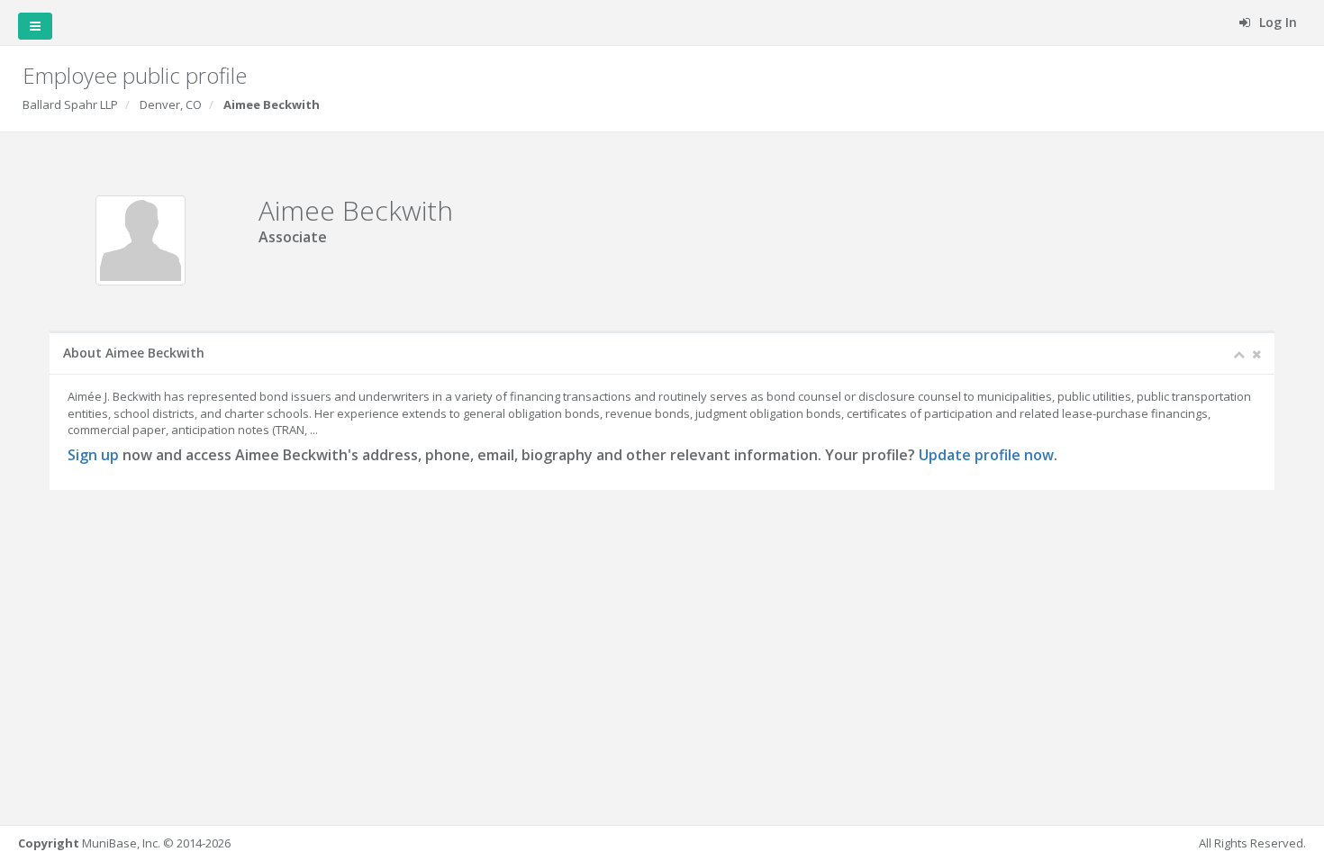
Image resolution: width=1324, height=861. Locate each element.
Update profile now (986, 455)
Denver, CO (171, 104)
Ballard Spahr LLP (70, 104)
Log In (1276, 22)
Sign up (93, 455)
